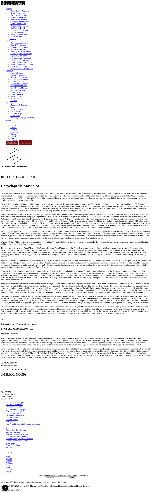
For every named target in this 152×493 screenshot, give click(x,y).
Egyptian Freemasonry (18, 56)
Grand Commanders (18, 24)
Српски (13, 138)
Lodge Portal (15, 111)
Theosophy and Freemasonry (21, 54)
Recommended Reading (19, 86)
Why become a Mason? (19, 19)
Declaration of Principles (19, 11)
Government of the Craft (19, 22)
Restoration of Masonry (19, 47)
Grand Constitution (17, 13)
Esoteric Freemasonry (18, 45)
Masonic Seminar (17, 73)
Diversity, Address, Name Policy (22, 118)
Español (13, 128)
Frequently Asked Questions (16, 430)
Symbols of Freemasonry (19, 30)
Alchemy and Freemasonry (20, 51)
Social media (15, 116)
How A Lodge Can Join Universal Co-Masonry (23, 424)
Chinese (13, 134)
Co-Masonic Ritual (17, 28)
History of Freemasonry (19, 77)
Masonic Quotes (16, 94)
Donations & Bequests (18, 105)
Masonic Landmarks (18, 17)
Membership (12, 143)
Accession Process (17, 37)
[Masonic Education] (7, 123)
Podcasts (13, 101)
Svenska (13, 141)
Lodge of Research (17, 90)
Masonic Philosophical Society (21, 62)
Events (8, 120)
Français (13, 130)
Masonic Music (16, 99)
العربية (13, 136)
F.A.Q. (13, 39)
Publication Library (17, 81)
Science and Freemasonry (20, 60)
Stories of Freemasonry (19, 79)
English (13, 125)
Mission (9, 41)
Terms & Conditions (13, 445)
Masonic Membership (18, 34)
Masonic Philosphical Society (17, 434)
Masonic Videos (16, 96)
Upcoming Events (17, 109)
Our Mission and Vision (19, 43)
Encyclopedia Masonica (19, 88)
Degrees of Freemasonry (19, 26)
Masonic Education (13, 432)
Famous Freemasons (18, 75)
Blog (12, 107)
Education (9, 71)
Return (3, 319)
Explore (9, 9)
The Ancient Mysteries (18, 32)
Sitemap (9, 447)
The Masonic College (18, 66)
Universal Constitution (14, 405)
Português (14, 132)
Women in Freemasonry (19, 49)
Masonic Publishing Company (21, 64)
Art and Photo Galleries (19, 84)
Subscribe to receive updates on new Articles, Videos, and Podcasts (62, 475)
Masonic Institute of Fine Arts (21, 69)
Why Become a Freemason (16, 409)
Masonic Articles (16, 92)
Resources (9, 103)
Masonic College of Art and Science (19, 439)
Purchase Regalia (16, 113)
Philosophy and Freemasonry (21, 58)
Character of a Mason (18, 15)
